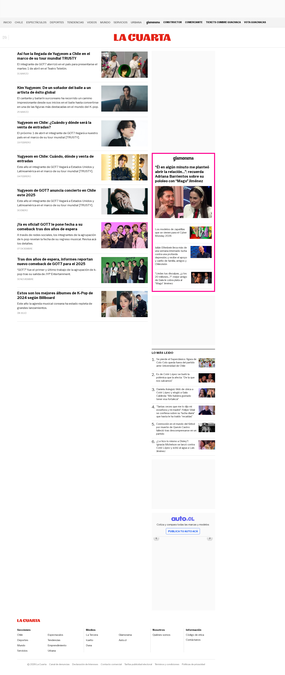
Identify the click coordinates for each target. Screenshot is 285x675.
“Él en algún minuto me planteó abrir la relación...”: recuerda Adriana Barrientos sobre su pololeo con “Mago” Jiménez (182, 174)
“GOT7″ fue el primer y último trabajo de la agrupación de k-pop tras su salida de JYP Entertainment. (56, 272)
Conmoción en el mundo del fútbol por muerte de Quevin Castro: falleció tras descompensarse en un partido (176, 428)
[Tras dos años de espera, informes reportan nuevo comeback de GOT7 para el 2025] (124, 270)
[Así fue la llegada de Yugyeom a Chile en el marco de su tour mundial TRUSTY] (124, 65)
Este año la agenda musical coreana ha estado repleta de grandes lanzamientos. (54, 305)
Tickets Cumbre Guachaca (223, 22)
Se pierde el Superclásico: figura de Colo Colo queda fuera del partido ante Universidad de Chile (176, 363)
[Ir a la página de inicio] (142, 37)
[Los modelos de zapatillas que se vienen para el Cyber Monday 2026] (201, 233)
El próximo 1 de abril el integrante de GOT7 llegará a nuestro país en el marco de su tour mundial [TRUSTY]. (57, 135)
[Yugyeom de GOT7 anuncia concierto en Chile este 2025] (124, 201)
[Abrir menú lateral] (6, 37)
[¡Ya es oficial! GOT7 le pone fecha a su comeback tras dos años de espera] (124, 235)
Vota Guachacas (255, 22)
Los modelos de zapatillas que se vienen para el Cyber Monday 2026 (171, 233)
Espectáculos (36, 22)
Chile (19, 22)
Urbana (136, 22)
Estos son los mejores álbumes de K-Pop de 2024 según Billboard (55, 295)
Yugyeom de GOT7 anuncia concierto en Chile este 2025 (56, 192)
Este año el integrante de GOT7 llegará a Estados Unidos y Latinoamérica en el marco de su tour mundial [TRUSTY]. (55, 169)
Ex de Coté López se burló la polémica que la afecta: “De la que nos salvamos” (175, 378)
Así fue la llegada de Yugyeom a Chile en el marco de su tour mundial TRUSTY (53, 56)
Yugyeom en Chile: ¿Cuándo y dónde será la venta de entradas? (54, 125)
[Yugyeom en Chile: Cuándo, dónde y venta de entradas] (124, 167)
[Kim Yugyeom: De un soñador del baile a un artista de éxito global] (124, 99)
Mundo (105, 22)
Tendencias (75, 22)
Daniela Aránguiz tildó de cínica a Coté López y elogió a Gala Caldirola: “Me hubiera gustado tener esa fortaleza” (174, 394)
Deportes (57, 22)
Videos (92, 22)
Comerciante (194, 22)
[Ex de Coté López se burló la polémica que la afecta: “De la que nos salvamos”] (207, 378)
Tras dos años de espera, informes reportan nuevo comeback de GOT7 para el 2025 (55, 261)
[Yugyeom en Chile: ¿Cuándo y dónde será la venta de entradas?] (124, 134)
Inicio (7, 22)
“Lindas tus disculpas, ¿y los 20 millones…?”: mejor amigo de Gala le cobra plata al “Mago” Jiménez (171, 278)
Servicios (120, 22)
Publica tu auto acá (183, 531)
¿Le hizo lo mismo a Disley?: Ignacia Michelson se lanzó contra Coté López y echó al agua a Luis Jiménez (175, 446)
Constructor (172, 22)
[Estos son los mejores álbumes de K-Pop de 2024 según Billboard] (124, 304)
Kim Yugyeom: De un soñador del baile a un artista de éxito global (54, 90)
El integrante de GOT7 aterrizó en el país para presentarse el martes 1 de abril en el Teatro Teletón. (57, 66)
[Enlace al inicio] (183, 159)
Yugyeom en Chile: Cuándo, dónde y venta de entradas (55, 158)
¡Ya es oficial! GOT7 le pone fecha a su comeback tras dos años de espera (49, 226)
